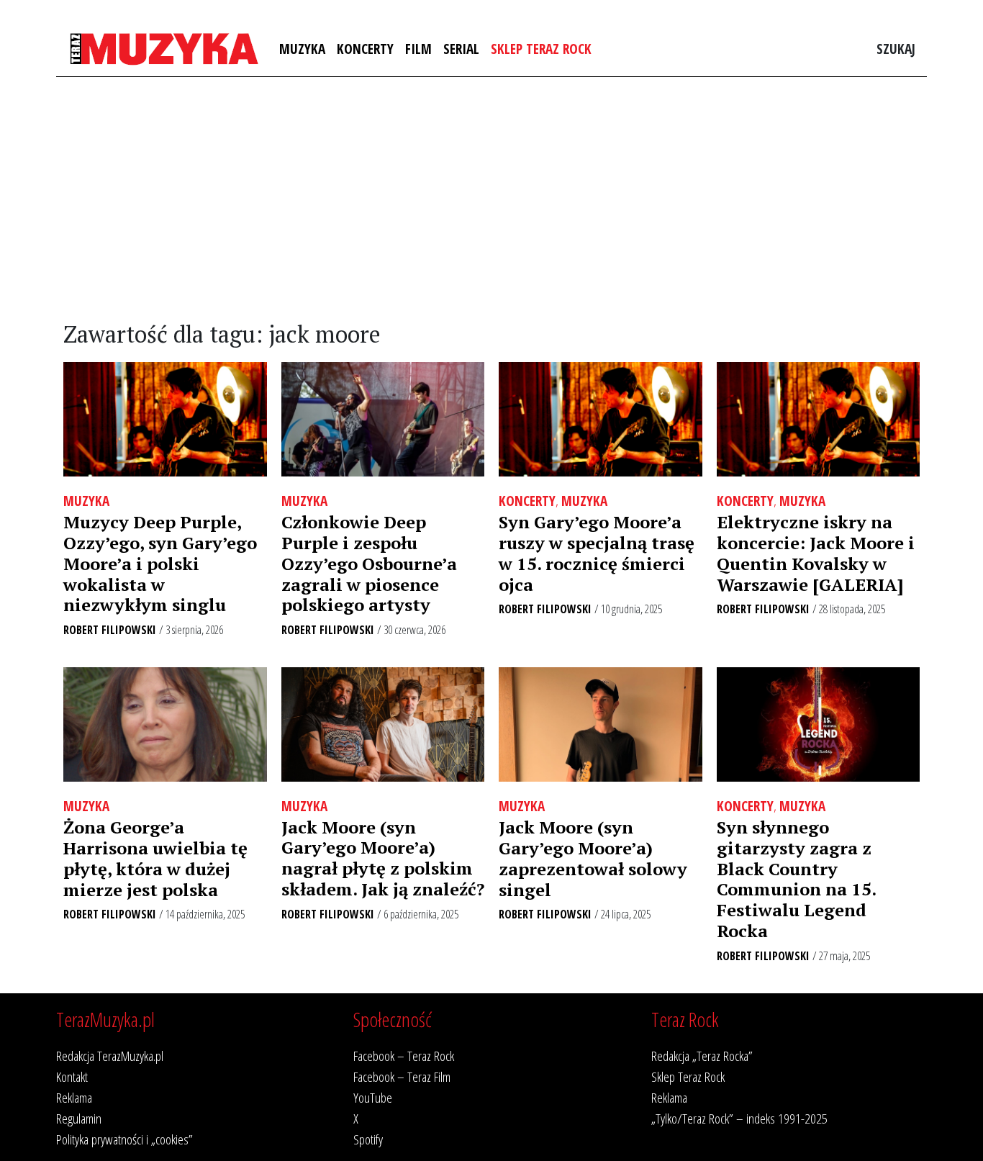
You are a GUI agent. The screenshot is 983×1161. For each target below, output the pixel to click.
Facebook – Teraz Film (401, 1076)
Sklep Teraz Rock (541, 48)
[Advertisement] (491, 199)
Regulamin (78, 1118)
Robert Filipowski (109, 630)
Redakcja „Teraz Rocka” (702, 1055)
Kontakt (72, 1076)
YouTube (372, 1097)
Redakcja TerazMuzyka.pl (109, 1055)
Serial (461, 48)
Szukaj (895, 48)
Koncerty (365, 48)
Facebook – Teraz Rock (403, 1055)
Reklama (74, 1097)
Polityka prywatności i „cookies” (124, 1139)
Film (418, 48)
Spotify (368, 1139)
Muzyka (302, 48)
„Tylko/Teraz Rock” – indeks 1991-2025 (739, 1118)
